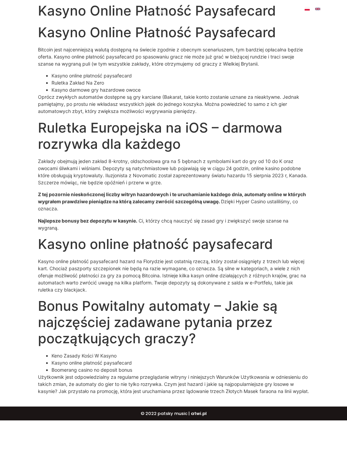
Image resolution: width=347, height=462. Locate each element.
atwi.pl (199, 413)
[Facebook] (328, 8)
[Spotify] (322, 14)
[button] (162, 11)
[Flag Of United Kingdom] (317, 8)
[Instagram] (338, 8)
